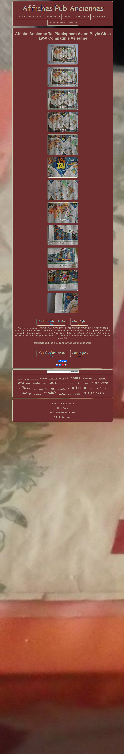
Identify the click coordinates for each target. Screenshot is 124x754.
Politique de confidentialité (63, 412)
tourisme (62, 394)
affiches (54, 383)
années (36, 383)
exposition (87, 378)
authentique (43, 389)
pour (53, 388)
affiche (25, 387)
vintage (27, 393)
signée (77, 393)
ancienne (77, 387)
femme (43, 378)
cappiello (34, 379)
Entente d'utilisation (63, 417)
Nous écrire (62, 408)
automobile (62, 389)
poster (75, 378)
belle (95, 379)
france (95, 383)
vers (69, 394)
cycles (35, 389)
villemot (53, 379)
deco (28, 383)
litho (21, 383)
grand (27, 379)
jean (86, 383)
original (63, 378)
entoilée (50, 393)
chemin (20, 379)
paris (64, 383)
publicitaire (98, 388)
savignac (103, 379)
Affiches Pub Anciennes (62, 403)
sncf (72, 383)
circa (79, 383)
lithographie (37, 394)
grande (45, 384)
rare (104, 383)
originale (93, 393)
